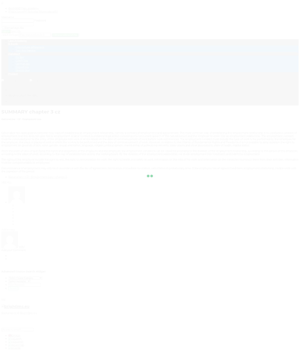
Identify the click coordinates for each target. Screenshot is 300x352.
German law (22, 63)
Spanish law (22, 70)
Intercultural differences (29, 47)
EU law (19, 57)
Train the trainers (25, 50)
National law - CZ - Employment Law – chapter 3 (37, 177)
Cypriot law (22, 67)
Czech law (21, 60)
